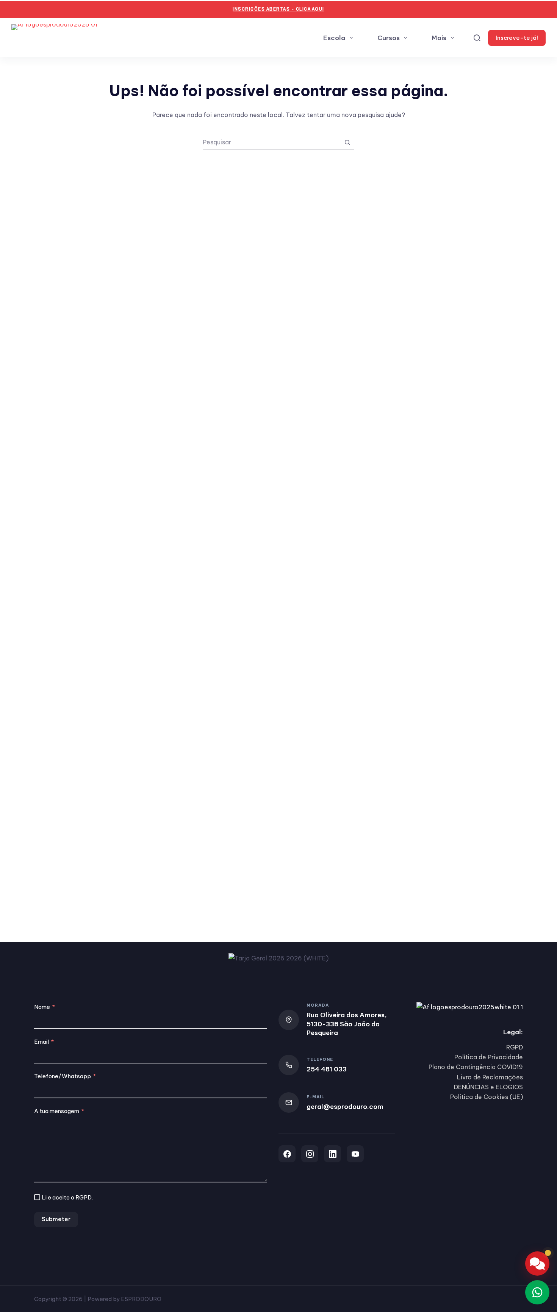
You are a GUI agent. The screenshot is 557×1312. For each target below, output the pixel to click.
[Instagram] (309, 1153)
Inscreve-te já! (517, 37)
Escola (334, 38)
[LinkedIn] (332, 1153)
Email (41, 1041)
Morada (318, 1005)
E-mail (315, 1096)
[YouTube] (355, 1153)
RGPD (83, 1197)
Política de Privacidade (488, 1057)
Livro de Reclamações (490, 1077)
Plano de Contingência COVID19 (476, 1067)
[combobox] (271, 142)
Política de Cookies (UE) (486, 1097)
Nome (42, 1006)
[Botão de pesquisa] (347, 142)
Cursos (388, 38)
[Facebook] (287, 1153)
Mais (439, 38)
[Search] (477, 37)
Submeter (56, 1219)
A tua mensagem (56, 1111)
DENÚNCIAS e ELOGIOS (488, 1087)
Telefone (320, 1059)
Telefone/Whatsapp (62, 1076)
